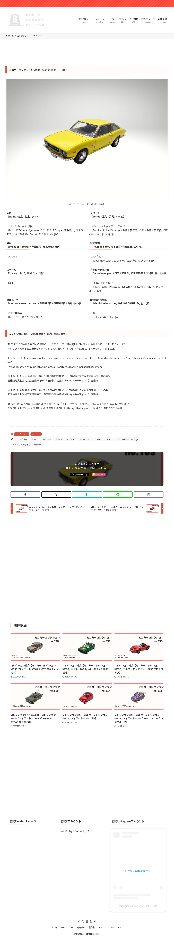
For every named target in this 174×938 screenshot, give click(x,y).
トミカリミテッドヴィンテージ (26, 444)
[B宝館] (25, 20)
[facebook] (78, 921)
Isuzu (34, 439)
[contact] (95, 921)
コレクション (21, 434)
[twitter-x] (82, 921)
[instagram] (87, 921)
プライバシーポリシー (62, 927)
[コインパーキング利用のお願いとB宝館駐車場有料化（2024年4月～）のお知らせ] (87, 3)
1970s (108, 439)
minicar (58, 439)
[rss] (91, 921)
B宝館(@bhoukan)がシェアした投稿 (138, 906)
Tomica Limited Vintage (127, 439)
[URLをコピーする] (148, 494)
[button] (25, 494)
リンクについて (115, 927)
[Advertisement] (87, 568)
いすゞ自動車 (21, 439)
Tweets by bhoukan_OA (74, 831)
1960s (98, 439)
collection (46, 439)
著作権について (96, 927)
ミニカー (36, 434)
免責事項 (80, 927)
